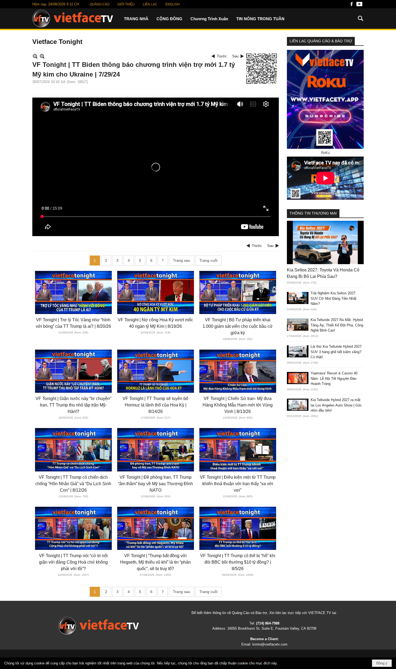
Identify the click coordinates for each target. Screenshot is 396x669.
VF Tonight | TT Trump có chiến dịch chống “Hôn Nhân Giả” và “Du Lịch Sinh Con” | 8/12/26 (73, 483)
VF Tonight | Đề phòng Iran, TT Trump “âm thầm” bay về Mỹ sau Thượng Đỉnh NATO (155, 483)
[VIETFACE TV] (98, 625)
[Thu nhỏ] (35, 56)
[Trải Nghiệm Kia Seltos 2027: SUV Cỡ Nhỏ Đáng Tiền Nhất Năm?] (297, 298)
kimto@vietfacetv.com (269, 644)
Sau (235, 56)
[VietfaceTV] (72, 18)
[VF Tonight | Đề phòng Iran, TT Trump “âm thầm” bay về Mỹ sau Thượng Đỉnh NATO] (155, 449)
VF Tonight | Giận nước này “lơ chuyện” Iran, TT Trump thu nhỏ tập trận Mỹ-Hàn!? (73, 405)
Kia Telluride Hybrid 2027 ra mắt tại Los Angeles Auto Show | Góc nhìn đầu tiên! (336, 405)
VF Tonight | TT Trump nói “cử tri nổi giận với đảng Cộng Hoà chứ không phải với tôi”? (73, 562)
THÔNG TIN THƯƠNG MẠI (313, 213)
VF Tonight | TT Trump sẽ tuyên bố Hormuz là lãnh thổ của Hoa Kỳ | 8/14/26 (155, 405)
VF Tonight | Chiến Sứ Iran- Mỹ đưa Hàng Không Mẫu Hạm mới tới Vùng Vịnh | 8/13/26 (238, 405)
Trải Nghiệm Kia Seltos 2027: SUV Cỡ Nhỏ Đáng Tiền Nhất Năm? (333, 298)
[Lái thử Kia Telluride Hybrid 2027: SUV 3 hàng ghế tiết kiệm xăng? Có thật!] (297, 351)
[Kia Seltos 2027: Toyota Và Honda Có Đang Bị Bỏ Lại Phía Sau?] (325, 242)
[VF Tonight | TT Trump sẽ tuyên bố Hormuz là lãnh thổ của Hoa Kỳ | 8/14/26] (155, 371)
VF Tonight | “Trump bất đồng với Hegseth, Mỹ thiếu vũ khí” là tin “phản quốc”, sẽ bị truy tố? (155, 562)
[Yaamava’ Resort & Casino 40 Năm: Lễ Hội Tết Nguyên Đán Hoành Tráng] (297, 378)
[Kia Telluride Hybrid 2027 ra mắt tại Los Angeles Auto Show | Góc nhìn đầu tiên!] (297, 405)
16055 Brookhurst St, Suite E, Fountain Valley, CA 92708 (271, 628)
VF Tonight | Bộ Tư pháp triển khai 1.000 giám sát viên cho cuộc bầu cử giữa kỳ (238, 326)
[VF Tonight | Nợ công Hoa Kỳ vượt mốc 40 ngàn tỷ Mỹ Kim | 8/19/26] (155, 292)
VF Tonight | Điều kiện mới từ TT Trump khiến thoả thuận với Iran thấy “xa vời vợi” (238, 483)
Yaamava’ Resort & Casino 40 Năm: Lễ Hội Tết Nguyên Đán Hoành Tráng (334, 378)
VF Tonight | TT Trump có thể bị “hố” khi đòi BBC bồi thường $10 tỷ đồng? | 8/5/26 (237, 562)
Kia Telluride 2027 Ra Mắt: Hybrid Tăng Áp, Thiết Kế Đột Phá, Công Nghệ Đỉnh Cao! (337, 325)
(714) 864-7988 (267, 623)
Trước (222, 56)
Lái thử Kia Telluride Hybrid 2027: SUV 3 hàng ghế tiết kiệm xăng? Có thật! (337, 351)
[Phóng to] (42, 56)
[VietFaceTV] (351, 6)
